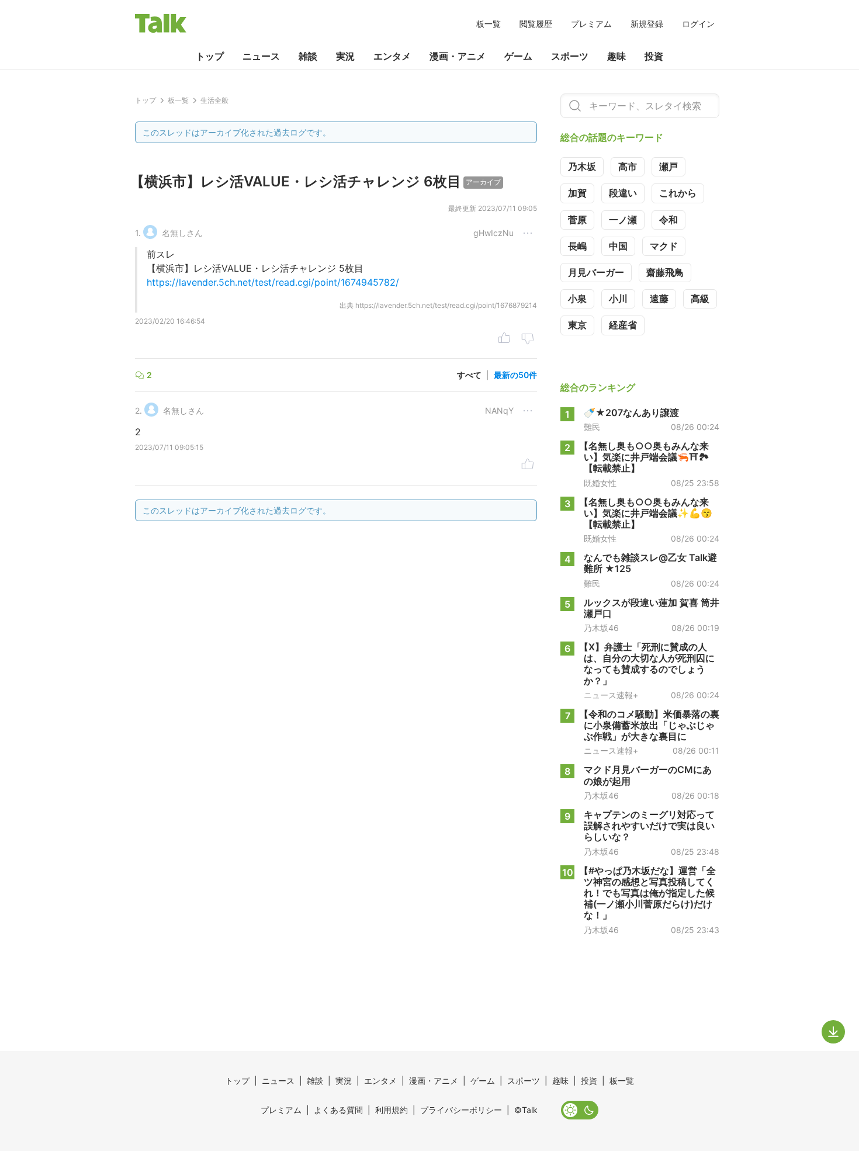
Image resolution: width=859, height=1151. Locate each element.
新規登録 (647, 24)
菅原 (577, 220)
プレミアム (591, 24)
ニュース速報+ (611, 695)
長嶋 (577, 246)
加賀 (577, 193)
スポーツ (569, 56)
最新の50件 (515, 375)
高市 (627, 166)
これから (678, 193)
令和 (668, 220)
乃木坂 (582, 166)
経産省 (623, 325)
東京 (577, 325)
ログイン (698, 24)
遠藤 (659, 298)
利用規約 (391, 1110)
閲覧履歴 (535, 24)
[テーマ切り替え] (579, 1110)
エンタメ (392, 56)
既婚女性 (600, 483)
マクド (664, 246)
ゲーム (518, 56)
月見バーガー (596, 272)
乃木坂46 (601, 628)
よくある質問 (338, 1110)
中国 (618, 246)
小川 (618, 298)
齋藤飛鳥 (665, 272)
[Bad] (527, 339)
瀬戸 (668, 166)
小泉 (577, 298)
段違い (623, 193)
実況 (345, 56)
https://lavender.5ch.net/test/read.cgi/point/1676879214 (446, 305)
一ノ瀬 (623, 220)
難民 (592, 427)
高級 (700, 298)
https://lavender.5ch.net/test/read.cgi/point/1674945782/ (273, 282)
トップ (210, 56)
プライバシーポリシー (461, 1110)
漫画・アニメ (458, 56)
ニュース (261, 56)
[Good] (504, 339)
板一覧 (488, 24)
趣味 (616, 56)
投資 (654, 56)
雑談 (308, 56)
